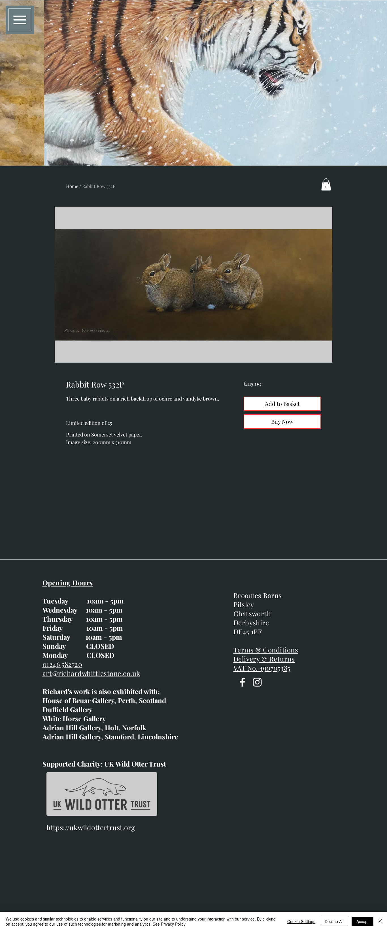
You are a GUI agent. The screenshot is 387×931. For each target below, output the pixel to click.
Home (72, 186)
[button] (20, 20)
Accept (362, 921)
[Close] (380, 921)
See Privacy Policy (169, 924)
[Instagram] (257, 682)
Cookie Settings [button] (301, 921)
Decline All (334, 921)
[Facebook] (242, 682)
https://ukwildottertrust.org (90, 827)
